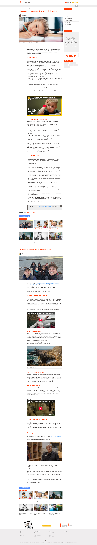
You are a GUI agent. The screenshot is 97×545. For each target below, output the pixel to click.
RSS (49, 537)
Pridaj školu (20, 531)
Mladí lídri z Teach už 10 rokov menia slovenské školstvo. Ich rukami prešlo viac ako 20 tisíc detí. (71, 50)
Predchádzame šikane (68, 20)
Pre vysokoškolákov (64, 526)
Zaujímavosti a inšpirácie (27, 8)
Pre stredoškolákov (64, 525)
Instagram (70, 522)
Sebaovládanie (33, 212)
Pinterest (70, 525)
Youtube (70, 524)
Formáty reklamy (51, 536)
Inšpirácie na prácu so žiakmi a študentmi (70, 25)
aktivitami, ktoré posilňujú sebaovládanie (43, 206)
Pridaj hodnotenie (21, 535)
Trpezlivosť (28, 212)
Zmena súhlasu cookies (37, 537)
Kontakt (50, 535)
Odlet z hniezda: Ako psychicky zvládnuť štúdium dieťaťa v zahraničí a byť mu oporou (71, 34)
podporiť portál (75, 2)
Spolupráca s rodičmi (68, 18)
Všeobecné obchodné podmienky (38, 532)
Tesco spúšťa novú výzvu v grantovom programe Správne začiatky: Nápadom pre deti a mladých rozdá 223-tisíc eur (70, 38)
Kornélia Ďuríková (25, 15)
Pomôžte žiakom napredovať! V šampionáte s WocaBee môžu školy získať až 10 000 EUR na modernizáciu (71, 43)
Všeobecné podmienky (37, 531)
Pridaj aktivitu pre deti (22, 532)
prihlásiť (69, 2)
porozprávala (58, 437)
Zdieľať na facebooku (25, 216)
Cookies (35, 536)
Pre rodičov (63, 522)
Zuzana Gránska (25, 253)
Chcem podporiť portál (47, 525)
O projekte (65, 531)
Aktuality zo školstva (68, 12)
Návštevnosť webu (51, 532)
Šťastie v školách (67, 22)
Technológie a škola (68, 14)
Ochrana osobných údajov (37, 535)
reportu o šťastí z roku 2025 (55, 436)
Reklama (50, 531)
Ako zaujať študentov (68, 16)
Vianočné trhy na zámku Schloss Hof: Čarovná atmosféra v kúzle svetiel (71, 47)
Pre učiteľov (21, 8)
